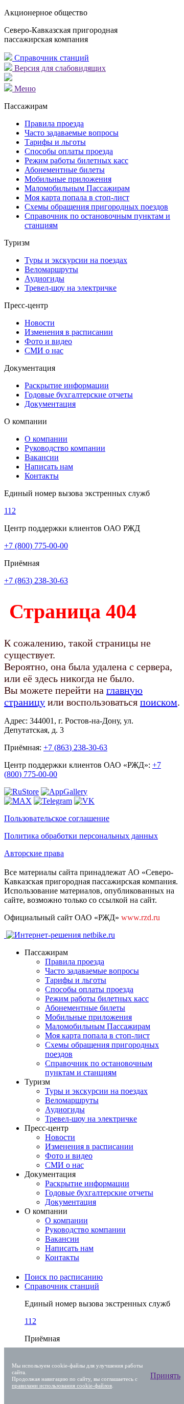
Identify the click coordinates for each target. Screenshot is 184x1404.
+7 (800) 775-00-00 (36, 545)
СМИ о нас (44, 350)
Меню (24, 88)
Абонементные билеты (65, 169)
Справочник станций (50, 57)
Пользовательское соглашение (56, 818)
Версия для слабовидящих (59, 68)
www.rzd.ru (140, 917)
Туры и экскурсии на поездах (76, 260)
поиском (158, 702)
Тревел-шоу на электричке (71, 287)
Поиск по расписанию (64, 1277)
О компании (46, 438)
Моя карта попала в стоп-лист (77, 197)
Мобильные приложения (68, 179)
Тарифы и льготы (55, 142)
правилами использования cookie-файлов (62, 1385)
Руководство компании (65, 448)
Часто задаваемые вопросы (72, 132)
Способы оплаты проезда (69, 151)
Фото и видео (48, 341)
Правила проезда (54, 123)
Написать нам (49, 466)
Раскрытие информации (67, 385)
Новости (40, 322)
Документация (50, 404)
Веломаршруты (51, 269)
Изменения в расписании (69, 332)
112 (10, 510)
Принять (165, 1375)
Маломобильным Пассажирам (77, 188)
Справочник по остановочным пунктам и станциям (98, 1068)
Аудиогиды (44, 278)
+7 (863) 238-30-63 (36, 580)
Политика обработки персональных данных (81, 835)
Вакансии (42, 457)
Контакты (42, 475)
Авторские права (34, 853)
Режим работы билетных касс (76, 160)
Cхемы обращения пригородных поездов (96, 206)
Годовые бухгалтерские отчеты (79, 394)
